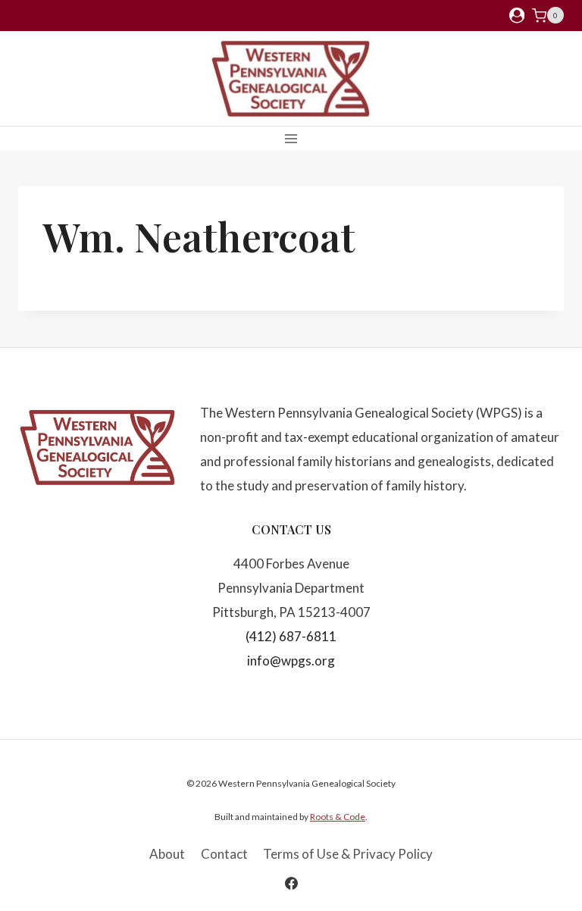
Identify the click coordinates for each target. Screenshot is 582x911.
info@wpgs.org (291, 660)
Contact (224, 854)
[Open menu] (291, 138)
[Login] (516, 15)
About (167, 854)
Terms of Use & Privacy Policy (348, 854)
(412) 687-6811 (291, 636)
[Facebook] (291, 883)
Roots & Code (337, 816)
